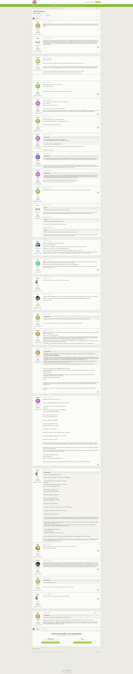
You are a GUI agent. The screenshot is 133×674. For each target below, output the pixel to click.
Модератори (68, 5)
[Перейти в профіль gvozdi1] (38, 317)
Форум (33, 5)
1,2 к (38, 552)
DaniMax (37, 153)
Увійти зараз (82, 642)
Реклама (42, 5)
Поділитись (42, 15)
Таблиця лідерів (54, 5)
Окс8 (38, 259)
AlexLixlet (37, 560)
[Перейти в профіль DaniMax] (38, 157)
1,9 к (38, 286)
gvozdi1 (37, 314)
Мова (63, 670)
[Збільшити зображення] (77, 177)
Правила (38, 5)
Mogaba (37, 99)
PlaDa (39, 13)
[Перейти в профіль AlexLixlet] (38, 564)
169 (38, 357)
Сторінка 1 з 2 (45, 18)
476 (38, 405)
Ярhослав (38, 330)
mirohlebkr (38, 57)
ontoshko (37, 397)
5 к (38, 90)
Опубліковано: (47, 38)
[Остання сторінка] (40, 18)
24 (38, 30)
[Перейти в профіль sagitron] (38, 282)
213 (38, 322)
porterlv (37, 82)
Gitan (38, 294)
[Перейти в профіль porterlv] (38, 86)
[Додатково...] (99, 22)
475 (38, 161)
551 (38, 249)
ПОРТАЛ (73, 5)
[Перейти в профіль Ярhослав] (38, 334)
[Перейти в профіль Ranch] (38, 548)
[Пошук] (68, 2)
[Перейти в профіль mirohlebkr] (38, 61)
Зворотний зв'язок (68, 670)
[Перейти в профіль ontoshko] (38, 401)
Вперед (37, 18)
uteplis (37, 38)
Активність (47, 5)
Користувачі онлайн (61, 5)
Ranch (38, 544)
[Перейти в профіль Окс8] (38, 263)
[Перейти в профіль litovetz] (38, 245)
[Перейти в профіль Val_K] (38, 352)
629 (38, 46)
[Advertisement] (62, 78)
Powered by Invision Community (66, 672)
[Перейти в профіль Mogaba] (38, 103)
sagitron (37, 278)
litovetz (37, 241)
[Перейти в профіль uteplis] (38, 42)
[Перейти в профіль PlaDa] (34, 13)
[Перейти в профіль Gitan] (38, 298)
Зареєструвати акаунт (50, 642)
